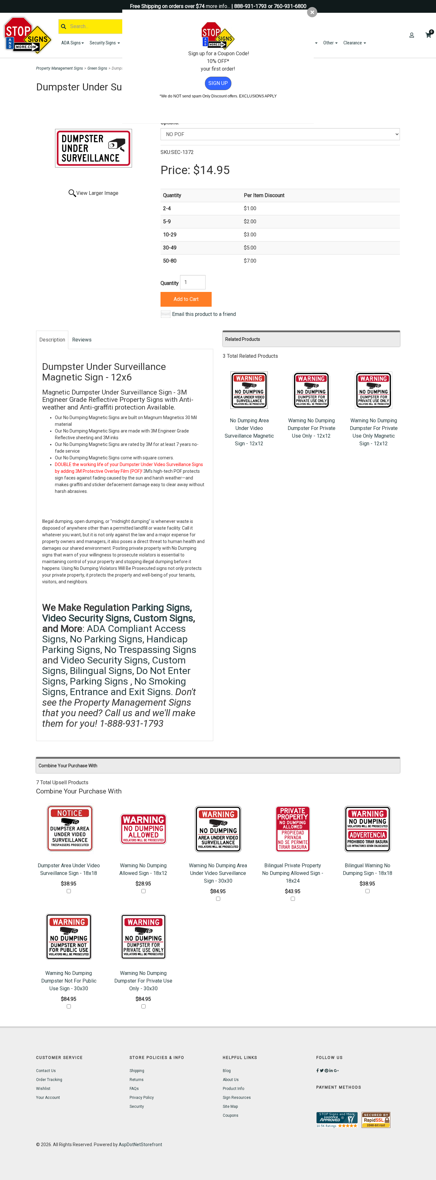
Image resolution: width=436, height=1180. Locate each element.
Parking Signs (100, 681)
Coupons (230, 1115)
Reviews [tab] (82, 340)
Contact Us (46, 1071)
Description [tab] (52, 340)
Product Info (233, 1088)
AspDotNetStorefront (140, 1144)
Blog (227, 1071)
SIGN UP (218, 83)
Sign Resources (237, 1097)
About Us (231, 1079)
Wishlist (43, 1088)
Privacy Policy (142, 1097)
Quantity (170, 283)
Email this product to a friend (204, 314)
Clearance (353, 43)
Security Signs (103, 43)
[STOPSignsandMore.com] (30, 35)
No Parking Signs (106, 639)
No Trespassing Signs (150, 649)
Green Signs (97, 68)
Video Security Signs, (105, 660)
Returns (137, 1079)
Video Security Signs (85, 618)
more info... (218, 6)
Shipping (137, 1071)
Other (329, 43)
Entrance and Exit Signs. (121, 691)
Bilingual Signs (101, 670)
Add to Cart (186, 299)
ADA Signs (71, 43)
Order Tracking (49, 1079)
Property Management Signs (59, 68)
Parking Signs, (162, 607)
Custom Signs (163, 618)
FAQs (134, 1088)
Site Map (230, 1106)
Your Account (48, 1097)
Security (137, 1106)
